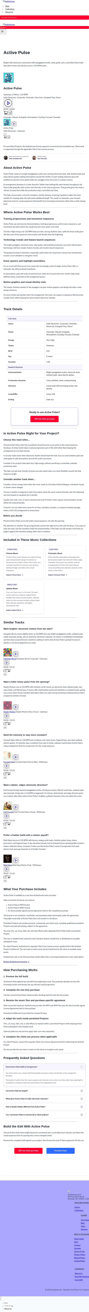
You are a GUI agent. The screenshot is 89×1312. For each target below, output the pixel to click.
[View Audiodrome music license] (10, 114)
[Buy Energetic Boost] (8, 671)
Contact (77, 1245)
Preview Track (60, 1151)
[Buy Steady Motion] (8, 724)
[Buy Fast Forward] (8, 825)
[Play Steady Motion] (15, 707)
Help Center (79, 1239)
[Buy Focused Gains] (8, 775)
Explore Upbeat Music (14, 610)
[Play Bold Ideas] (15, 860)
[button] (15, 157)
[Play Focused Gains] (15, 757)
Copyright (79, 1280)
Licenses (77, 1248)
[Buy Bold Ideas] (8, 878)
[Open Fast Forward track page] (5, 825)
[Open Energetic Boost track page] (5, 671)
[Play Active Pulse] (8, 103)
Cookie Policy (79, 1261)
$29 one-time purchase (45, 419)
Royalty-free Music (9, 17)
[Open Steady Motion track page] (5, 724)
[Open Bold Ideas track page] (5, 878)
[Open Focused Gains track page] (5, 775)
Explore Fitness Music (14, 575)
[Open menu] (3, 31)
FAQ (76, 1242)
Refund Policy (79, 1258)
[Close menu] (0, 1298)
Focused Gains (9, 762)
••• (5, 674)
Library (3, 27)
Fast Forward (8, 812)
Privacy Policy (79, 1255)
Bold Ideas (7, 865)
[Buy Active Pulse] (5, 114)
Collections (9, 9)
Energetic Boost (9, 659)
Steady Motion (9, 712)
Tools (83, 1226)
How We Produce (82, 1277)
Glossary (84, 1229)
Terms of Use (79, 1251)
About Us (9, 12)
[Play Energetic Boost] (15, 654)
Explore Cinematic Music (57, 575)
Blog (7, 6)
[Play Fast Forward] (15, 807)
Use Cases (85, 1220)
